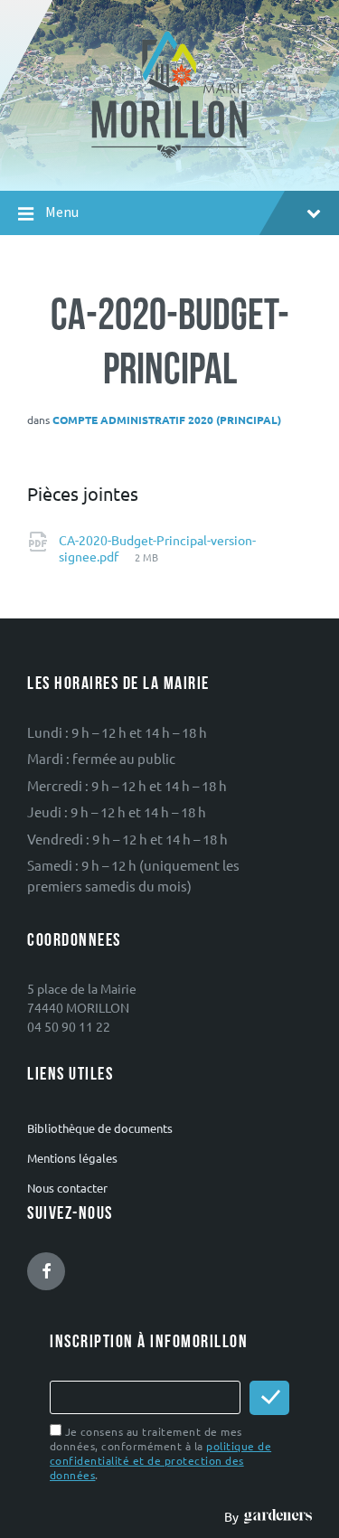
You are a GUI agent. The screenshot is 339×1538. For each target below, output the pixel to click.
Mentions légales (72, 1157)
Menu (62, 212)
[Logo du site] (169, 156)
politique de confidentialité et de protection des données (160, 1460)
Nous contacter (67, 1187)
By (234, 1516)
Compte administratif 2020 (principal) (166, 419)
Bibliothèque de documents (100, 1128)
